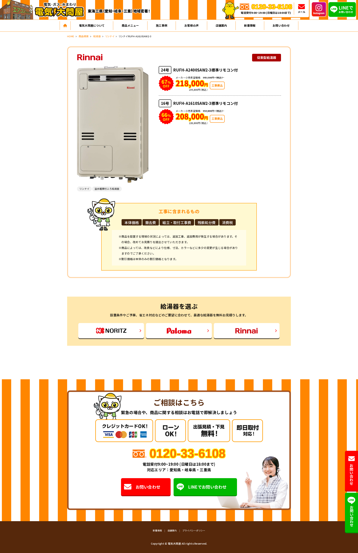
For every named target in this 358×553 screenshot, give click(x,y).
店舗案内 (221, 25)
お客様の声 (191, 25)
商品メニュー (130, 25)
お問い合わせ (281, 25)
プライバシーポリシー (193, 530)
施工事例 (161, 25)
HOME (70, 36)
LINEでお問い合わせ (207, 487)
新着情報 (249, 25)
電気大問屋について (92, 25)
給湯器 (97, 36)
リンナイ (109, 36)
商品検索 (84, 36)
